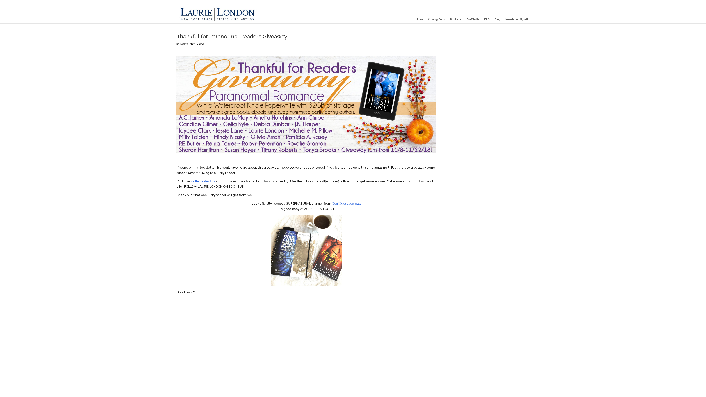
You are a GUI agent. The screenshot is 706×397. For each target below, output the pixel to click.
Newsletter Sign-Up (517, 19)
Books (454, 19)
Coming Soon (436, 19)
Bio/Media (473, 19)
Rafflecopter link (202, 181)
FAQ (487, 19)
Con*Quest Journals (346, 203)
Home (419, 19)
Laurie (184, 43)
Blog (497, 19)
